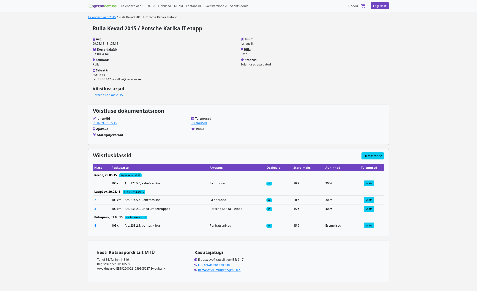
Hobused (164, 6)
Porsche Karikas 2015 (108, 95)
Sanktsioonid (239, 6)
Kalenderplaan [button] (131, 6)
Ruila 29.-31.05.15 (105, 123)
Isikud (151, 6)
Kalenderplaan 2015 (102, 17)
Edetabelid (193, 6)
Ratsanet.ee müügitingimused (219, 270)
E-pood (353, 6)
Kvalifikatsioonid (215, 6)
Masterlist (374, 156)
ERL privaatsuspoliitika (214, 265)
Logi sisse (380, 6)
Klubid (178, 6)
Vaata (369, 183)
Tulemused (199, 123)
